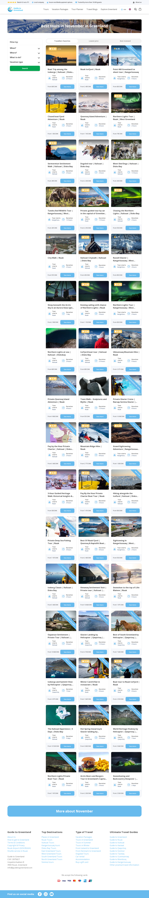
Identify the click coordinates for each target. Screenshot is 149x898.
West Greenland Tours (51, 853)
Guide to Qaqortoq (118, 848)
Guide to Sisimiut (117, 851)
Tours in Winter (83, 845)
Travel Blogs (92, 9)
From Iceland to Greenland (87, 848)
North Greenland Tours (52, 859)
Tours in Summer (83, 842)
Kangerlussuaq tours (51, 845)
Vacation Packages (60, 9)
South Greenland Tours (52, 856)
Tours (46, 9)
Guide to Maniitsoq (118, 859)
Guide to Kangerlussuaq (120, 862)
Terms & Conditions (16, 842)
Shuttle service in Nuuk (17, 851)
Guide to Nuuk (116, 840)
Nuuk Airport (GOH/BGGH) (19, 848)
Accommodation (83, 859)
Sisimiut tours (48, 862)
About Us (11, 837)
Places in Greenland (50, 837)
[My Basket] (140, 9)
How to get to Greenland (18, 840)
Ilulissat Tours (48, 842)
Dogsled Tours (82, 853)
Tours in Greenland (84, 840)
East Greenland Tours (51, 851)
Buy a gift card (82, 862)
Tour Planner (77, 9)
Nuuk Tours (47, 840)
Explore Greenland (109, 9)
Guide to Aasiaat (117, 845)
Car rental (80, 856)
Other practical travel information (124, 865)
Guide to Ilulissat (117, 842)
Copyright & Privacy (16, 845)
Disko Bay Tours (49, 848)
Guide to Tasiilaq (117, 853)
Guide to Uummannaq (119, 856)
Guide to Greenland (118, 837)
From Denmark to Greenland (88, 851)
